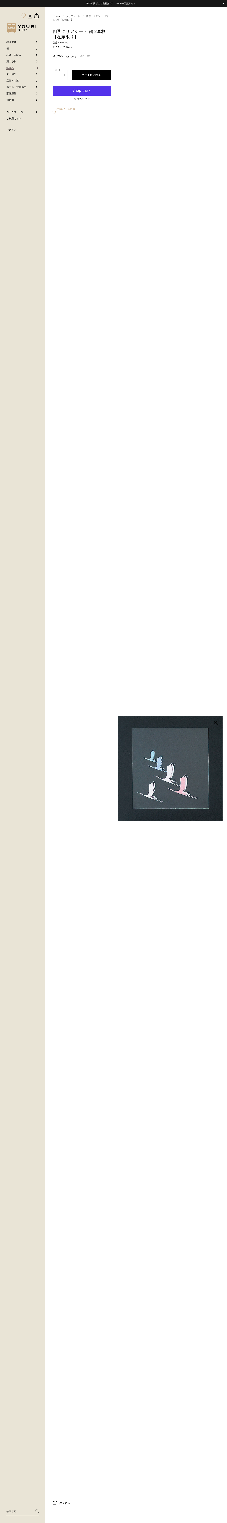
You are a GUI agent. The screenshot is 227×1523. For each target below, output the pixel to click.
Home (56, 16)
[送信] (37, 1511)
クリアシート (73, 16)
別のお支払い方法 (82, 99)
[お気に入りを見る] (23, 8)
